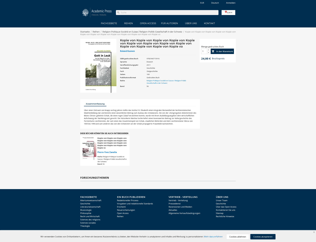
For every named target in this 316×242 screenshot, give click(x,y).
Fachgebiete (109, 23)
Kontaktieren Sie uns (225, 210)
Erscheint (121, 207)
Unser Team (221, 200)
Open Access (148, 23)
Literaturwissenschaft (90, 207)
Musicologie (85, 210)
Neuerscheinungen (126, 210)
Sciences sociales (88, 223)
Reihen (128, 23)
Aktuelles (173, 210)
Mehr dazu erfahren (213, 236)
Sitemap (219, 213)
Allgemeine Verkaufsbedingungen (184, 213)
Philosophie (85, 213)
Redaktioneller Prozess (127, 200)
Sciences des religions (90, 219)
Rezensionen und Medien (180, 207)
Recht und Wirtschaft (90, 216)
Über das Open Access (226, 207)
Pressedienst (175, 203)
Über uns (191, 23)
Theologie (85, 226)
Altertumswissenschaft (90, 200)
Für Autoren (169, 23)
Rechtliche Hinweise (225, 216)
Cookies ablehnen (237, 236)
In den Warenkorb (222, 51)
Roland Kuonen (127, 51)
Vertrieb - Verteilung (178, 200)
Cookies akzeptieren (262, 236)
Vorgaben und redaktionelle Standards (135, 203)
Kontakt (209, 23)
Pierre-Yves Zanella (107, 152)
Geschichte (85, 203)
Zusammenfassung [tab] (95, 104)
